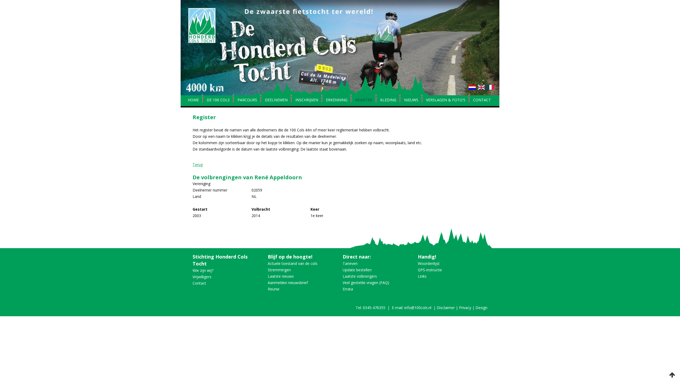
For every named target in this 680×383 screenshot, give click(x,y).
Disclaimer (446, 307)
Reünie (273, 289)
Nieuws (411, 100)
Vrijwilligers (202, 276)
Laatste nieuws (281, 276)
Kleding (388, 100)
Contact (482, 100)
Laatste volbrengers (360, 276)
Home (193, 100)
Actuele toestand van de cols (292, 263)
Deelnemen (276, 100)
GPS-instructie (430, 269)
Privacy (465, 307)
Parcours (247, 100)
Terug (198, 164)
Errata (348, 289)
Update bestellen (357, 269)
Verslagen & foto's (445, 100)
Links (422, 276)
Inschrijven (306, 100)
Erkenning (336, 100)
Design (481, 307)
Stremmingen (279, 269)
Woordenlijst (429, 263)
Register (363, 100)
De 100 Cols (218, 100)
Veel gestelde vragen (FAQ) (366, 282)
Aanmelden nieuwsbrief (288, 282)
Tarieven (350, 263)
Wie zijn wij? (203, 270)
